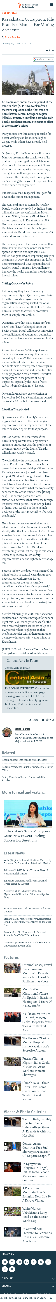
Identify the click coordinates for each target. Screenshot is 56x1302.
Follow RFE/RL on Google (34, 1298)
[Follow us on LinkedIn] (48, 1262)
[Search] (51, 1298)
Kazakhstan (10, 13)
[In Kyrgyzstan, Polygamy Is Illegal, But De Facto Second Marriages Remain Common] (12, 1167)
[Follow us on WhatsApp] (5, 1269)
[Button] (50, 51)
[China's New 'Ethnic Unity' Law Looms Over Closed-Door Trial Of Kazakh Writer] (12, 1086)
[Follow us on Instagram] (19, 1262)
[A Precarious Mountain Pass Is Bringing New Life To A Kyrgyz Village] (12, 1191)
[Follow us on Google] (26, 1262)
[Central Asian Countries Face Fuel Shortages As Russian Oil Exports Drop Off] (12, 1146)
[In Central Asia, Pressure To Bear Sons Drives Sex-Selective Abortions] (12, 1232)
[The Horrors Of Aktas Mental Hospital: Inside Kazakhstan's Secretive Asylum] (12, 1041)
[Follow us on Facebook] (41, 1262)
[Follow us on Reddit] (12, 1262)
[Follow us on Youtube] (5, 1262)
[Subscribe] (12, 1269)
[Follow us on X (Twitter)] (34, 1262)
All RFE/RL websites (10, 1298)
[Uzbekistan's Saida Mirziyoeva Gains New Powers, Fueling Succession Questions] (28, 814)
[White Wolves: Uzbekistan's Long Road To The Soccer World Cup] (12, 1211)
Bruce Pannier (12, 37)
